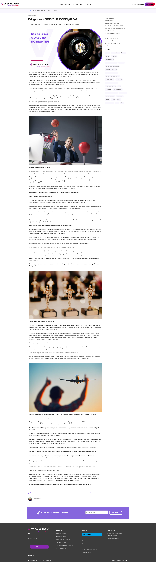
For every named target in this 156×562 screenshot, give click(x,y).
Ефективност (110, 30)
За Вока (84, 538)
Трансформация (110, 96)
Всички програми (86, 541)
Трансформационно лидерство (64, 545)
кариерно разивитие (111, 72)
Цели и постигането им (113, 43)
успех (113, 99)
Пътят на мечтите (111, 92)
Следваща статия (95, 493)
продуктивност (117, 89)
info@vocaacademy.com (113, 538)
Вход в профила (149, 4)
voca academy (115, 52)
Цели (122, 102)
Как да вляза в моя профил (89, 549)
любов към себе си (111, 86)
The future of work (61, 542)
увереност (120, 96)
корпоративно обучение (112, 76)
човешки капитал (111, 45)
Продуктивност (110, 40)
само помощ (122, 92)
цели (117, 102)
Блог (81, 4)
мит (119, 86)
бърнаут (114, 56)
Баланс (123, 52)
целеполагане (109, 102)
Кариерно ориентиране (113, 33)
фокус (118, 99)
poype (107, 52)
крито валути (110, 79)
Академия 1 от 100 (61, 536)
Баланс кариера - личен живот (114, 25)
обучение (108, 89)
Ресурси (88, 4)
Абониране (39, 547)
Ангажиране (109, 20)
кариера (121, 62)
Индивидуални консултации (64, 539)
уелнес (107, 99)
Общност (84, 543)
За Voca (75, 4)
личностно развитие (111, 82)
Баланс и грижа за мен (112, 23)
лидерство (119, 79)
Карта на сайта (86, 552)
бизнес (107, 56)
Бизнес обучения (65, 4)
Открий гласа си (61, 548)
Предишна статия (35, 493)
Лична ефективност (112, 38)
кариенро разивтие (111, 62)
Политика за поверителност (90, 546)
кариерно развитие (111, 69)
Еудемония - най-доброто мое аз (115, 28)
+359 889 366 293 (139, 4)
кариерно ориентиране (112, 66)
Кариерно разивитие (112, 35)
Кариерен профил (61, 533)
